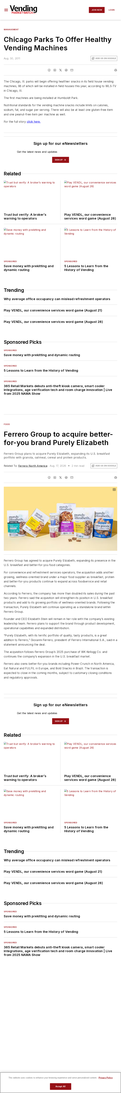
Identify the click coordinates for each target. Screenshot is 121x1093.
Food (7, 424)
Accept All (60, 1086)
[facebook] (49, 70)
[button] (6, 10)
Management (11, 29)
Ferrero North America (32, 465)
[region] (60, 1082)
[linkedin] (54, 70)
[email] (71, 70)
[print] (115, 70)
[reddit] (66, 70)
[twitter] (60, 70)
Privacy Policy (106, 1078)
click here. (34, 121)
